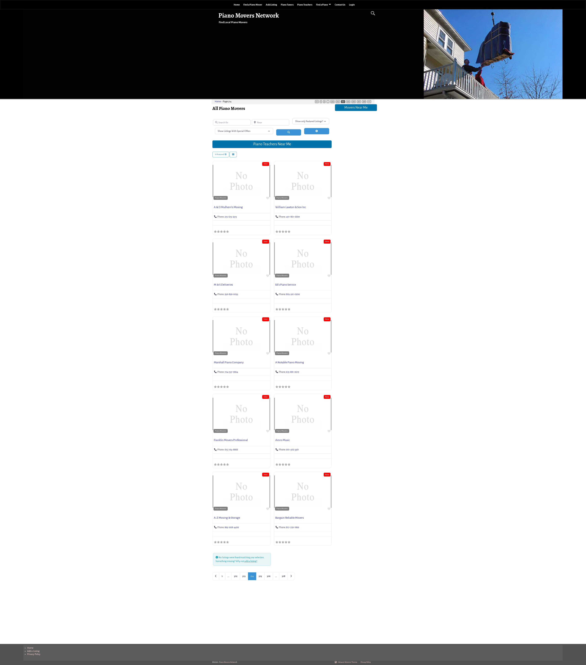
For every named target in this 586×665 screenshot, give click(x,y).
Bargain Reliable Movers (289, 517)
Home (237, 5)
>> (369, 102)
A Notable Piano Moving (289, 362)
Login (352, 5)
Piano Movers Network (248, 15)
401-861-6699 (293, 217)
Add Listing (271, 5)
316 (353, 102)
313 (337, 102)
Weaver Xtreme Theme (347, 662)
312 (332, 102)
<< (317, 102)
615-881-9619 (292, 372)
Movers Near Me (356, 107)
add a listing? (250, 561)
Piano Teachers (304, 5)
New (266, 164)
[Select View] (233, 154)
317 (359, 102)
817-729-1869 (292, 527)
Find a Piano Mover (252, 5)
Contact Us (340, 5)
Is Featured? (220, 154)
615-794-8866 (231, 449)
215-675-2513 (231, 217)
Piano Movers (220, 198)
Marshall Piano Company (229, 362)
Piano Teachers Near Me (272, 144)
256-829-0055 (231, 294)
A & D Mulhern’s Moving (228, 207)
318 (364, 102)
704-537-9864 (231, 372)
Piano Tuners (287, 5)
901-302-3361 (292, 449)
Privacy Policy (33, 654)
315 (348, 102)
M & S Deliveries (223, 284)
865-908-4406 (232, 527)
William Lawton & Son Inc (290, 207)
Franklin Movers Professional (231, 440)
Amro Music (282, 440)
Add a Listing (33, 651)
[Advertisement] (272, 614)
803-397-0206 (293, 294)
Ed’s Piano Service (285, 284)
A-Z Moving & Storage (227, 517)
